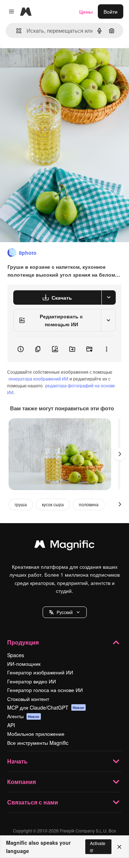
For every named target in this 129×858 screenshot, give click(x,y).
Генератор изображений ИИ (40, 672)
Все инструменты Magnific (37, 742)
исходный (48, 61)
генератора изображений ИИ (38, 378)
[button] (65, 612)
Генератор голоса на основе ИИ (45, 689)
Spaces (15, 655)
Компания (21, 782)
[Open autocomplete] (16, 30)
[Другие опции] (106, 349)
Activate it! (97, 846)
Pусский (65, 612)
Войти (111, 11)
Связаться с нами (32, 802)
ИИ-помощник (23, 663)
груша (21, 504)
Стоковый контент (28, 698)
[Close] (119, 847)
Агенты (23, 716)
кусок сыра (53, 504)
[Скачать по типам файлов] (108, 297)
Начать (17, 761)
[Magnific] (64, 545)
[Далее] (119, 454)
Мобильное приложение (35, 733)
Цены (86, 11)
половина (89, 504)
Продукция (23, 642)
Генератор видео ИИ (31, 681)
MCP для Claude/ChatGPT (45, 707)
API (11, 725)
